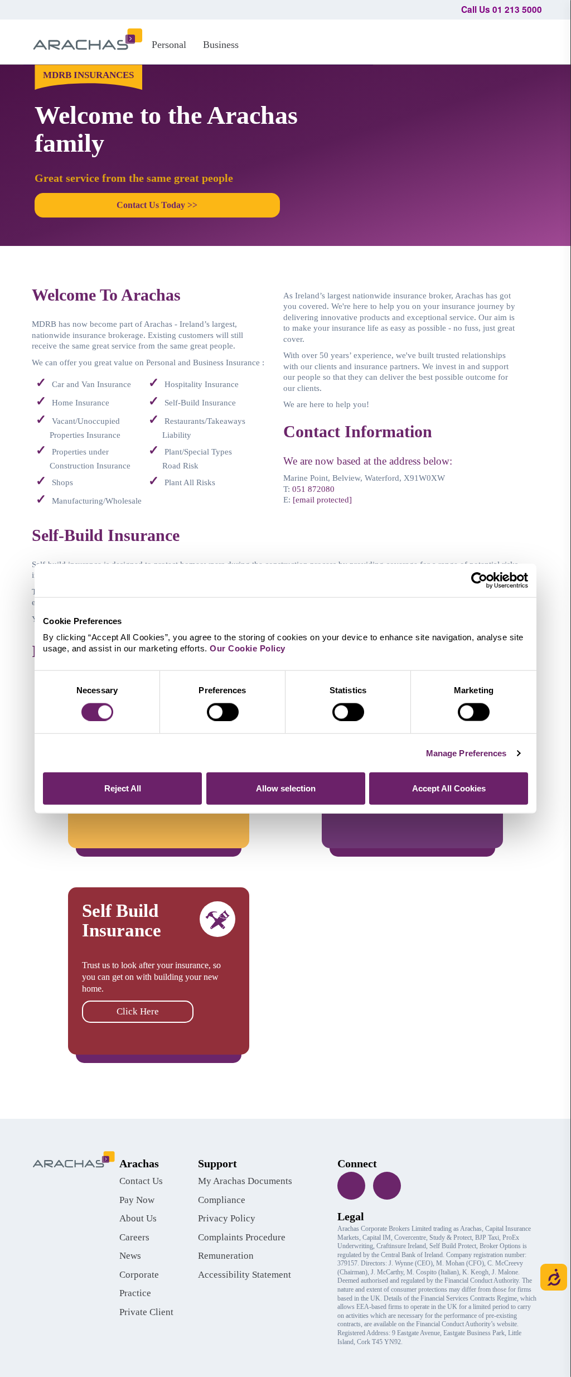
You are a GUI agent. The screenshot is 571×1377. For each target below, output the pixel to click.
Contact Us (141, 1181)
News (130, 1255)
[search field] (528, 40)
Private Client (146, 1312)
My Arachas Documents (245, 1181)
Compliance (221, 1200)
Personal (169, 44)
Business (221, 44)
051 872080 (313, 489)
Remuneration (226, 1255)
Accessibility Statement (244, 1274)
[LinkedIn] (387, 1186)
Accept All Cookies (449, 788)
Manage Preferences (466, 752)
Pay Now (136, 1200)
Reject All (122, 788)
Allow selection (286, 788)
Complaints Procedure (242, 1237)
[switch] (223, 712)
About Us (138, 1218)
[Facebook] (351, 1186)
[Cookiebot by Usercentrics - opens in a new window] (479, 580)
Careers (134, 1237)
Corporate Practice (139, 1284)
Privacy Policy (226, 1218)
